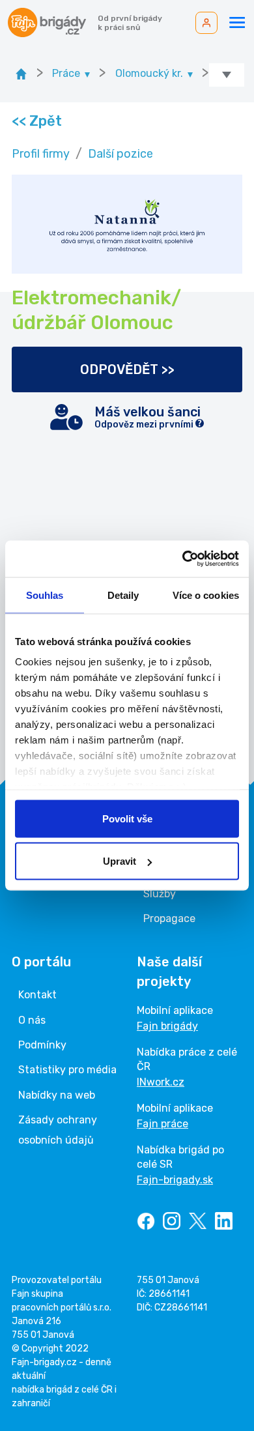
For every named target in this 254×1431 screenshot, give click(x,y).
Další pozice (120, 154)
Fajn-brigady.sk (175, 1180)
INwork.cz (160, 1082)
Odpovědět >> (127, 369)
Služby (159, 894)
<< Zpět (36, 121)
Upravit (119, 861)
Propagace (169, 918)
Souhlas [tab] (45, 594)
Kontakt (37, 995)
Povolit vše (127, 818)
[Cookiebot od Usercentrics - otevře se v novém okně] (182, 559)
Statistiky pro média (67, 1069)
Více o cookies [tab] (206, 594)
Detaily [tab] (123, 594)
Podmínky (42, 1045)
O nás (32, 1020)
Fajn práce (162, 1124)
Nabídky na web (56, 1095)
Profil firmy (41, 154)
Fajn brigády (167, 1026)
